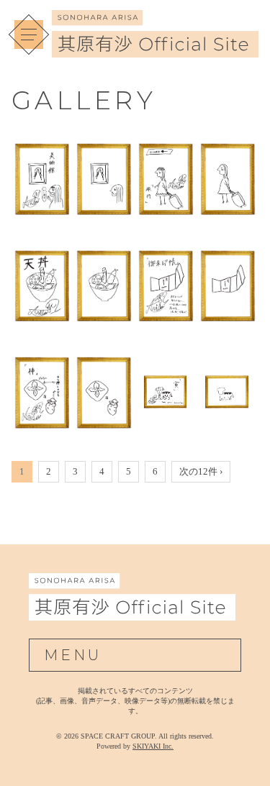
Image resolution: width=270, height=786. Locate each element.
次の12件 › (200, 471)
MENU (73, 655)
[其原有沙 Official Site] (155, 50)
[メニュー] (28, 34)
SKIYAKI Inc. (153, 746)
